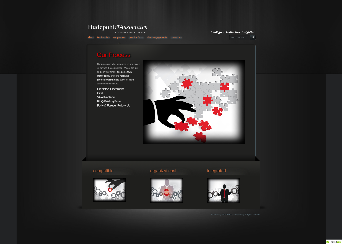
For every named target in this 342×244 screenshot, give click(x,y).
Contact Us (176, 37)
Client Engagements (157, 37)
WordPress (227, 214)
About (91, 37)
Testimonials (103, 37)
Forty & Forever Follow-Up (113, 105)
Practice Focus (136, 37)
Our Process (119, 37)
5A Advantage (106, 97)
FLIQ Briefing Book (109, 101)
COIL (100, 93)
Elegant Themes (252, 214)
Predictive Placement (110, 89)
